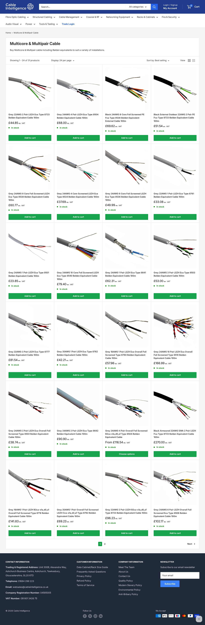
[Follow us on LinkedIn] (101, 616)
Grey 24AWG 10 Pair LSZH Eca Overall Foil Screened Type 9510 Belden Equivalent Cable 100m (173, 355)
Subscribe (170, 583)
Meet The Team (126, 567)
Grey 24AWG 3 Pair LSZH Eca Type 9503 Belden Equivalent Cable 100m (174, 274)
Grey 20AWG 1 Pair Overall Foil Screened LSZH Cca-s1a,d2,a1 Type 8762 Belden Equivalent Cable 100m (77, 513)
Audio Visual (12, 24)
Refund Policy (84, 580)
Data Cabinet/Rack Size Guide (92, 567)
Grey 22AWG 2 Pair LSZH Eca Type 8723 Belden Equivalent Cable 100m (29, 116)
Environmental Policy (129, 589)
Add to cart (30, 138)
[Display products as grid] (189, 60)
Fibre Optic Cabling (16, 17)
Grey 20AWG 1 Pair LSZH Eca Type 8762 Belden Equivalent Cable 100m (77, 353)
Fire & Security (169, 17)
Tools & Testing (47, 24)
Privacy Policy (84, 576)
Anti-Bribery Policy (128, 594)
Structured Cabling (42, 17)
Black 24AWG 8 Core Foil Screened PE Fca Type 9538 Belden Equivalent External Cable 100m (124, 117)
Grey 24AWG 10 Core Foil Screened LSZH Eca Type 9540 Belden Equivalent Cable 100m (78, 275)
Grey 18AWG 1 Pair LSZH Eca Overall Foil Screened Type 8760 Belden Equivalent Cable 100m (125, 355)
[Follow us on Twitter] (90, 616)
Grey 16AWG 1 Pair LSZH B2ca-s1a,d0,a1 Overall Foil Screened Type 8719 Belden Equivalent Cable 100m (29, 513)
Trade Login (68, 24)
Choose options (127, 454)
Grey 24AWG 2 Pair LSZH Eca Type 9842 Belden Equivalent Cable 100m (77, 432)
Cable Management (69, 17)
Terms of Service (85, 585)
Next (189, 544)
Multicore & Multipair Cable (26, 32)
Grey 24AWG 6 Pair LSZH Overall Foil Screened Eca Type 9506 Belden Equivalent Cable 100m (172, 513)
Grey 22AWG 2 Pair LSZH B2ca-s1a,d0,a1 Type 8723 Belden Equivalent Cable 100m (126, 511)
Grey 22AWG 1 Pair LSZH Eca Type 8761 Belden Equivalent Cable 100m (174, 195)
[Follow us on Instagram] (95, 616)
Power (29, 24)
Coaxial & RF (92, 17)
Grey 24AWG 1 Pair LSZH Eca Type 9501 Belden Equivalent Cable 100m (29, 274)
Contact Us (124, 576)
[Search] (154, 7)
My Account (170, 8)
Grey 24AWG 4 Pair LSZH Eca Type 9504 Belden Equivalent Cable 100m (77, 116)
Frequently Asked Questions (91, 571)
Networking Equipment (118, 17)
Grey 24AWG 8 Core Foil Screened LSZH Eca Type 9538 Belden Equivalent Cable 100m (29, 196)
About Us (123, 571)
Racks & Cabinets (146, 17)
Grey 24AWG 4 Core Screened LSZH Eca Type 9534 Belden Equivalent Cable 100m (78, 195)
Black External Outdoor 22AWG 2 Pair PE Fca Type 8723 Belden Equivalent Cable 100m (174, 117)
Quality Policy (126, 580)
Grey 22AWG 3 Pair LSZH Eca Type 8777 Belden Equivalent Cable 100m (29, 353)
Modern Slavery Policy (130, 585)
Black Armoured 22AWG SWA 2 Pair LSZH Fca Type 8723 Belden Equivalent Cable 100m (175, 434)
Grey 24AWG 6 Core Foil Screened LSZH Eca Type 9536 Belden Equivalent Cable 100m (125, 196)
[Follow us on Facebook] (85, 616)
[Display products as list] (194, 60)
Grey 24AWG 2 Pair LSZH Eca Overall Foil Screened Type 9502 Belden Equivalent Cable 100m (29, 434)
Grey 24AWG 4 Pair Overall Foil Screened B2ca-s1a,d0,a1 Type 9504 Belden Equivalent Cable (126, 434)
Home (8, 32)
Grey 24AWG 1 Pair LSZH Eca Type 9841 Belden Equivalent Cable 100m (125, 274)
